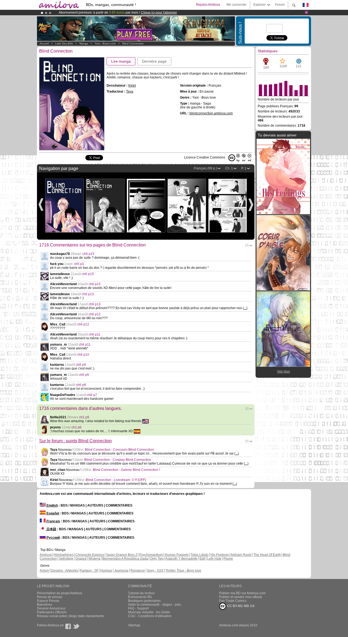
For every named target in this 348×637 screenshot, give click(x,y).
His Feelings (219, 555)
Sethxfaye (66, 558)
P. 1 (243, 168)
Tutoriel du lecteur (141, 593)
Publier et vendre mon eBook (240, 597)
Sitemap (134, 625)
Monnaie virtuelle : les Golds (149, 612)
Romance (137, 570)
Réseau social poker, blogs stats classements (70, 616)
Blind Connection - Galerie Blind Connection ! (126, 470)
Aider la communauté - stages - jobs (154, 604)
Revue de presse (49, 597)
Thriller (170, 570)
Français (53, 521)
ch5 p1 (79, 264)
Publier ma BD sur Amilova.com (242, 593)
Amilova (46, 555)
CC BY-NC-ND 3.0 (240, 606)
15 (247, 245)
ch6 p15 (88, 254)
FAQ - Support (138, 608)
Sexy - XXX (155, 570)
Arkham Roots (241, 555)
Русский (53, 538)
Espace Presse (48, 601)
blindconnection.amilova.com (211, 113)
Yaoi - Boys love (105, 43)
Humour (106, 570)
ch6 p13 (88, 294)
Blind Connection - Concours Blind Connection (119, 450)
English (52, 505)
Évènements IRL (140, 597)
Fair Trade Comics (232, 601)
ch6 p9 (81, 365)
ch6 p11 (94, 334)
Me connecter (236, 5)
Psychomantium (151, 555)
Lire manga (121, 61)
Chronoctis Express (89, 555)
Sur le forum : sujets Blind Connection (75, 440)
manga (83, 43)
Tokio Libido (200, 555)
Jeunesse (121, 570)
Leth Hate (214, 558)
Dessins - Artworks (64, 570)
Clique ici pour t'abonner (159, 12)
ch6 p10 (83, 354)
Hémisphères (63, 555)
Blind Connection (133, 43)
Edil (202, 558)
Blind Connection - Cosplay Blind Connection (117, 460)
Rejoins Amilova (208, 5)
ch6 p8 (81, 385)
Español (52, 513)
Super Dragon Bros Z (121, 555)
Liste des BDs (64, 43)
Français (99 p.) (205, 168)
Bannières (44, 604)
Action (44, 570)
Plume (228, 558)
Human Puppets (177, 555)
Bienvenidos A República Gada (125, 558)
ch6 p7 (92, 395)
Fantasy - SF (89, 570)
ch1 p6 (77, 427)
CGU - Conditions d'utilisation (150, 616)
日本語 (51, 529)
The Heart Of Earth (267, 555)
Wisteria (94, 558)
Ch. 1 (229, 168)
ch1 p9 (84, 417)
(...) (245, 308)
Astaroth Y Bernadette (181, 558)
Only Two (157, 558)
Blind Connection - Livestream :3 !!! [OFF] (116, 480)
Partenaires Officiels (52, 612)
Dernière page (154, 61)
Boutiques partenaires (144, 601)
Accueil (44, 43)
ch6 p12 (95, 314)
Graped (80, 558)
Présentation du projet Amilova (59, 593)
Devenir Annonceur (51, 608)
